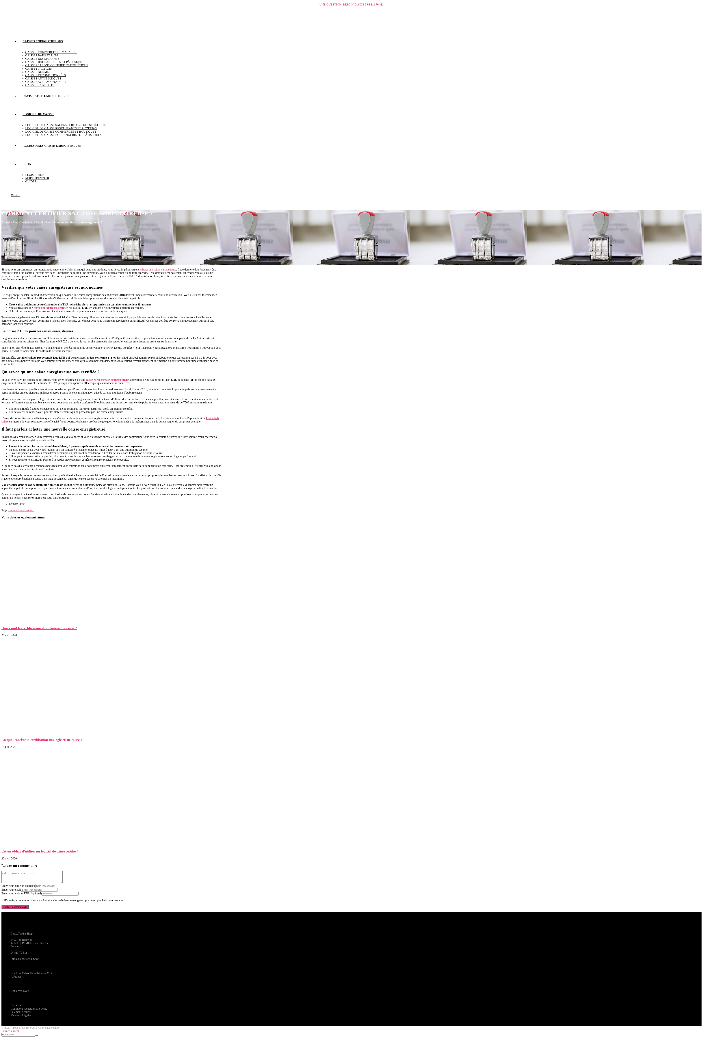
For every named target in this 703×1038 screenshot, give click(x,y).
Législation (27, 222)
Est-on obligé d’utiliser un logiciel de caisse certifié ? (39, 851)
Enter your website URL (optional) (21, 893)
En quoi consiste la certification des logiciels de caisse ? (41, 740)
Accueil (5, 222)
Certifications (43, 222)
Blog (15, 222)
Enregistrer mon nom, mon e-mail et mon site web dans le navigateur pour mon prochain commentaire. (64, 900)
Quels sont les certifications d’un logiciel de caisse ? (39, 628)
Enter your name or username (18, 885)
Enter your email (11, 889)
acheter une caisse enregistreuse (158, 269)
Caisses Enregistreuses (21, 510)
